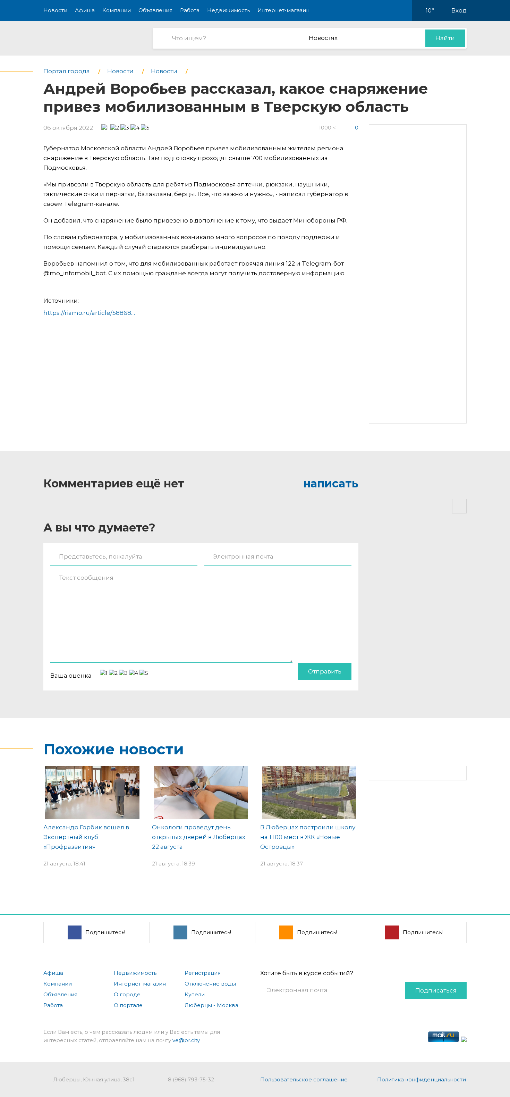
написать (330, 483)
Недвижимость (228, 10)
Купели (195, 994)
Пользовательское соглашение (304, 1079)
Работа (189, 10)
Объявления (155, 10)
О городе (127, 994)
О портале (128, 1005)
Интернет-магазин (283, 10)
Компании (116, 10)
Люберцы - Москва (211, 1005)
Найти (445, 38)
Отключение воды (210, 983)
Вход (459, 10)
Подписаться (436, 990)
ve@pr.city (186, 1040)
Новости (55, 10)
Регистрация (203, 973)
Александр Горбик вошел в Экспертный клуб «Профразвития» (86, 837)
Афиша (85, 10)
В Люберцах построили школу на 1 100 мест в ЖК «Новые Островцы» (307, 837)
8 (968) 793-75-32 (191, 1079)
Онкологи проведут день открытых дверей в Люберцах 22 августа (198, 837)
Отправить (324, 671)
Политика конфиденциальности (421, 1079)
